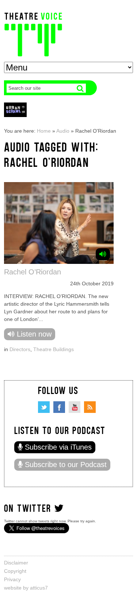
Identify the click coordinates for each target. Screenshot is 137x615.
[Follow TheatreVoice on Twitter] (44, 407)
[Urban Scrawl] (15, 110)
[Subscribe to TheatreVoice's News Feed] (90, 407)
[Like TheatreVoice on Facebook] (59, 407)
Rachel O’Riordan (32, 272)
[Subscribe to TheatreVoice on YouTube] (74, 407)
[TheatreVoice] (33, 33)
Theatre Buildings (53, 349)
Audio (62, 131)
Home (44, 131)
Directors (19, 349)
